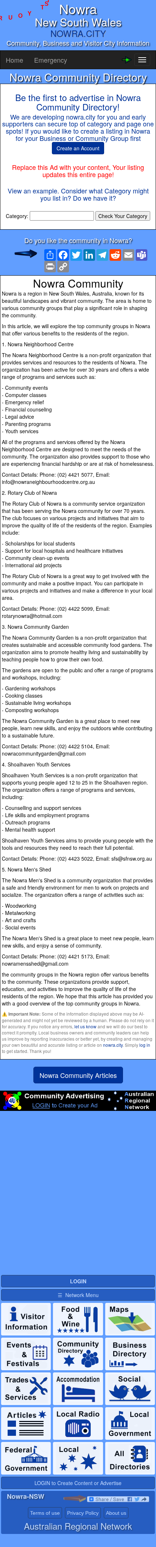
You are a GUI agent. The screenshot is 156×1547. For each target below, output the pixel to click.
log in (144, 1045)
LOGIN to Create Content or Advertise (78, 1483)
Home (14, 59)
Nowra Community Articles (78, 1075)
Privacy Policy (83, 1513)
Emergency (50, 59)
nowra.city (113, 1045)
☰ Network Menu (78, 1295)
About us (116, 1513)
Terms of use (45, 1513)
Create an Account (78, 148)
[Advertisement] (78, 1196)
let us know (85, 1026)
